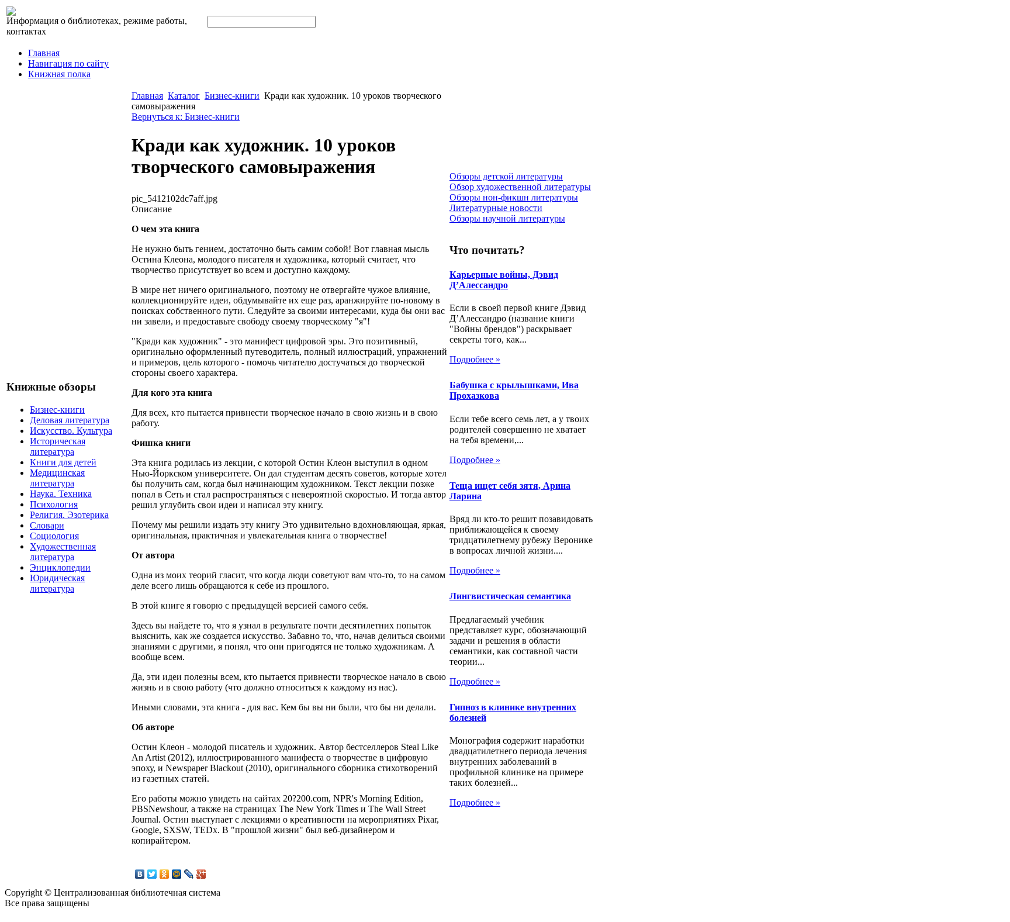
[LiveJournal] (189, 874)
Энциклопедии (60, 567)
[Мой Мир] (177, 874)
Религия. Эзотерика (69, 515)
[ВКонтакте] (140, 874)
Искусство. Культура (71, 431)
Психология (54, 504)
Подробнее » (474, 359)
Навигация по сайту (68, 63)
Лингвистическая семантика (510, 596)
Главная (44, 53)
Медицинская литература (57, 478)
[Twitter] (152, 874)
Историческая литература (57, 446)
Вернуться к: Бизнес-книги (186, 117)
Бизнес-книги (57, 410)
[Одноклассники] (164, 874)
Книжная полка (59, 74)
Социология (54, 536)
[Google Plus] (201, 874)
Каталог (184, 96)
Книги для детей (63, 462)
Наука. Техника (61, 494)
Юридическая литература (57, 583)
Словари (47, 525)
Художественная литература (63, 551)
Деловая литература (69, 420)
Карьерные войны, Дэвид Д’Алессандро (503, 280)
